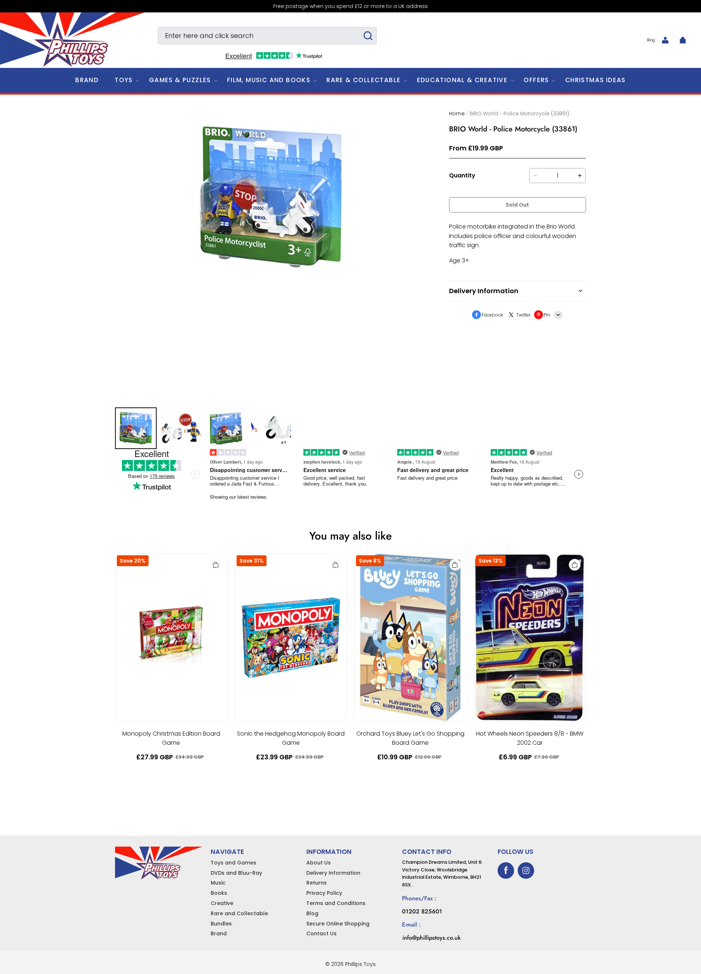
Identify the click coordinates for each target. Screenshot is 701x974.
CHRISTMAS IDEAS (595, 80)
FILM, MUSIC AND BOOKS (268, 80)
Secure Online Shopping (337, 923)
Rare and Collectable (239, 913)
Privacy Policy (324, 893)
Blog (651, 40)
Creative (222, 903)
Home (457, 113)
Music (218, 882)
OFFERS (536, 80)
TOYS (124, 80)
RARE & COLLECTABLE (363, 80)
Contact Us (321, 933)
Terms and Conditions (335, 903)
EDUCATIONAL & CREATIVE (462, 80)
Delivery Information (333, 873)
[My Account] (665, 40)
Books (219, 893)
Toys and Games (233, 862)
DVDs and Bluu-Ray (236, 873)
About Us (318, 862)
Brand (219, 933)
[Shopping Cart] (682, 40)
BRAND (87, 80)
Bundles (221, 923)
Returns (316, 882)
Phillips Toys (360, 964)
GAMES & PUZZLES (180, 80)
